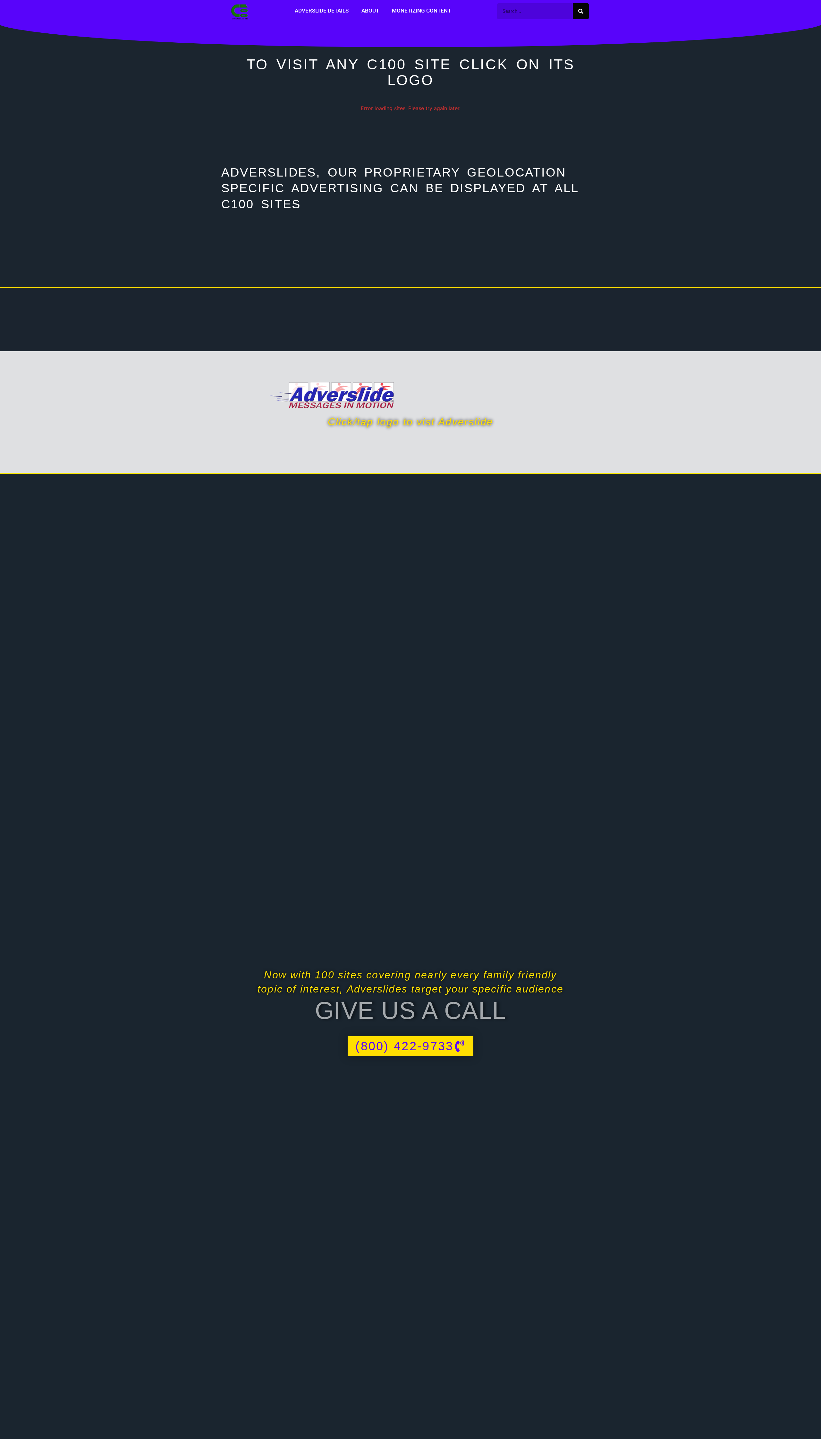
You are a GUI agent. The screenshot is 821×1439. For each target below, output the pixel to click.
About (370, 10)
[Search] (581, 11)
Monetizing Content (421, 10)
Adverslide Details (322, 10)
